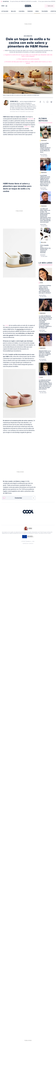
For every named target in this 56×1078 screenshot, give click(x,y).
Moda (37, 11)
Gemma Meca (14, 101)
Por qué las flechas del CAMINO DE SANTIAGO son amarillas (23, 1)
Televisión (45, 11)
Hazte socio (50, 5)
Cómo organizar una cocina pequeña (28, 59)
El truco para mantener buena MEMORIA (47, 1)
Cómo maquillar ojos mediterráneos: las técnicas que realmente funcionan (45, 249)
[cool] (28, 6)
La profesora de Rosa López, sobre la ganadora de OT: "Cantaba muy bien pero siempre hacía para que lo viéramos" (45, 289)
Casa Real (22, 11)
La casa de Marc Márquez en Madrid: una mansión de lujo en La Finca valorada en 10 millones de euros (45, 148)
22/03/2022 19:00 (14, 111)
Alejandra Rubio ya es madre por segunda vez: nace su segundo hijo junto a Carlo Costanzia (45, 354)
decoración (30, 118)
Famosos (30, 11)
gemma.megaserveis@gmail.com (27, 101)
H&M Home (27, 126)
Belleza (13, 11)
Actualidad (4, 11)
